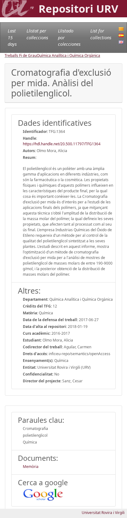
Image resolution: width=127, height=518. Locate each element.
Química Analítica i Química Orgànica (68, 55)
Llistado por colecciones (69, 37)
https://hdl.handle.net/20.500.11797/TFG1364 (61, 143)
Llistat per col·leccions (37, 34)
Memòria (31, 466)
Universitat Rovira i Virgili (103, 512)
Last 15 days (12, 37)
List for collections (100, 34)
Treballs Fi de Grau (21, 55)
